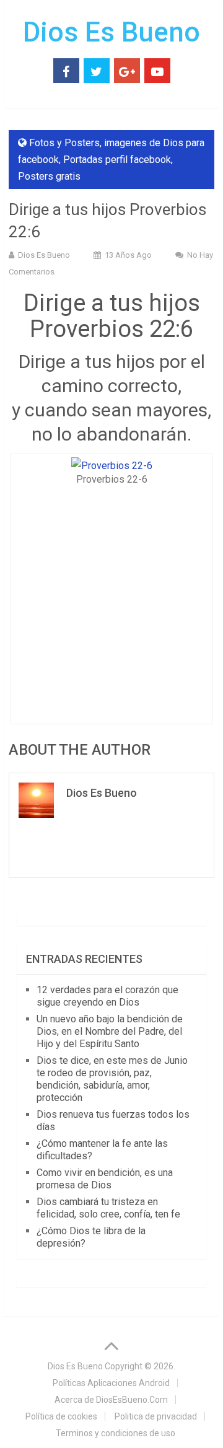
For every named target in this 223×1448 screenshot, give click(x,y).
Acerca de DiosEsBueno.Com (111, 1400)
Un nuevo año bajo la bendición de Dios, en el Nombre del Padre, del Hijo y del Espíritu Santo (110, 1031)
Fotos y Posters (64, 143)
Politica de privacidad (156, 1416)
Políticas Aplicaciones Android (111, 1383)
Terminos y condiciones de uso (115, 1433)
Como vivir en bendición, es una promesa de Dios (105, 1179)
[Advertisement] (111, 601)
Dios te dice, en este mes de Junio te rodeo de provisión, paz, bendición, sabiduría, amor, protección (112, 1079)
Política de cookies (61, 1416)
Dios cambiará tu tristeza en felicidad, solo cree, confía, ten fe (108, 1208)
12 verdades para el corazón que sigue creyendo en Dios (107, 996)
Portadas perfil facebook (117, 159)
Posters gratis (49, 176)
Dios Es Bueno (111, 32)
